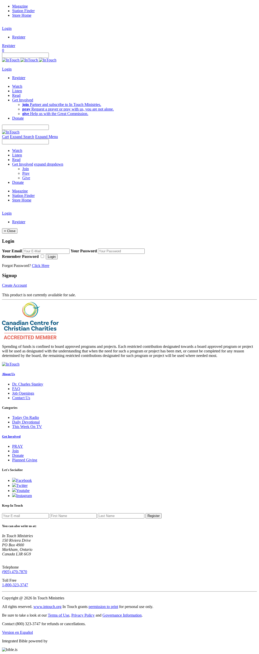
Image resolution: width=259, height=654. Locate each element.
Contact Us (21, 398)
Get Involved (11, 436)
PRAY (17, 446)
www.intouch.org (47, 606)
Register (18, 37)
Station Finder (23, 11)
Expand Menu (46, 136)
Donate (18, 455)
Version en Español (17, 632)
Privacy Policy (83, 615)
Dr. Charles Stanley (27, 384)
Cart (5, 136)
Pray (26, 173)
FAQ (16, 389)
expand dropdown (48, 164)
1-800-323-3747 (15, 585)
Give (26, 178)
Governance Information (122, 615)
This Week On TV (27, 426)
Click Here (40, 265)
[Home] (29, 60)
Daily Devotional (26, 422)
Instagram (24, 495)
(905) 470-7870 (14, 572)
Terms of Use (58, 615)
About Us (8, 374)
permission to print (103, 606)
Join (25, 169)
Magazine (20, 6)
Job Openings (23, 393)
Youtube (23, 490)
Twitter (22, 485)
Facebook (24, 480)
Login (7, 28)
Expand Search (22, 136)
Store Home (21, 15)
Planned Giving (24, 460)
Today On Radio (25, 417)
